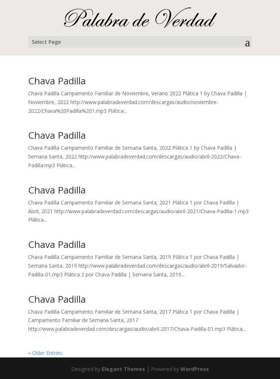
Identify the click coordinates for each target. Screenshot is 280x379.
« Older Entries (45, 352)
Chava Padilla (57, 80)
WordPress (194, 368)
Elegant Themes (123, 368)
